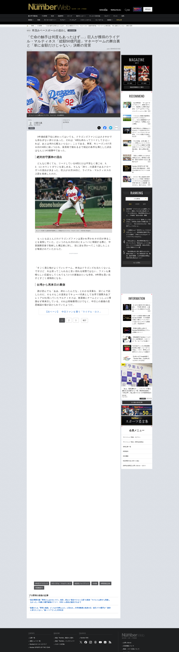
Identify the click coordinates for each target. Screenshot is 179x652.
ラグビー (62, 20)
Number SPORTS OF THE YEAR (40, 647)
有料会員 (148, 9)
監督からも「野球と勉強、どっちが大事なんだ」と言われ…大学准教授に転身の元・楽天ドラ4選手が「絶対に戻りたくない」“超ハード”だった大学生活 (70, 609)
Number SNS (84, 638)
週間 (144, 204)
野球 (32, 25)
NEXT (84, 320)
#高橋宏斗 (39, 588)
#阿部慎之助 (105, 583)
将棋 (38, 20)
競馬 (123, 16)
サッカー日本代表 (94, 16)
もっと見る (136, 262)
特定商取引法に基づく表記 (131, 461)
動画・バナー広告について (131, 649)
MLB (52, 16)
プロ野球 (44, 16)
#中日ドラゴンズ (41, 583)
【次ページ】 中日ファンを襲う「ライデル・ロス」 (73, 311)
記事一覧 (32, 638)
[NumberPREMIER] (137, 9)
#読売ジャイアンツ (82, 583)
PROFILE (32, 128)
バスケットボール (85, 20)
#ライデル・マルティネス (61, 583)
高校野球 (60, 16)
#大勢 (95, 583)
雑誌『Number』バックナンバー (65, 641)
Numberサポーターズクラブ (38, 644)
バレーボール (99, 20)
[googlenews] (105, 642)
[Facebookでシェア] (104, 128)
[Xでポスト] (99, 128)
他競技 (109, 20)
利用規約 (125, 451)
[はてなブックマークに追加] (110, 128)
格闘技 (30, 20)
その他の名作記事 (137, 402)
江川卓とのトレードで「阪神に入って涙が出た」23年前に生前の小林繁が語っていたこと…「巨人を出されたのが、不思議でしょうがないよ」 (138, 223)
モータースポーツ (49, 20)
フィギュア (73, 20)
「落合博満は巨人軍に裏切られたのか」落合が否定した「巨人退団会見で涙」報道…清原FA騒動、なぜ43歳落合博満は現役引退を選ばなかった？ (138, 255)
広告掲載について (128, 646)
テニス (115, 16)
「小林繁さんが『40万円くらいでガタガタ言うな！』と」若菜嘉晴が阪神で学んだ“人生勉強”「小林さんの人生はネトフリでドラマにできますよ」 (138, 233)
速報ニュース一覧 (35, 641)
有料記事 (119, 20)
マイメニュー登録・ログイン (131, 437)
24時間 (137, 204)
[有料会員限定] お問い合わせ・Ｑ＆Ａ (134, 465)
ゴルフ (106, 16)
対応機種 (125, 456)
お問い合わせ (127, 642)
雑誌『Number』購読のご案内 (64, 638)
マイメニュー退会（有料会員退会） (134, 442)
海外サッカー (80, 16)
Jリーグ (69, 16)
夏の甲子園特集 (33, 16)
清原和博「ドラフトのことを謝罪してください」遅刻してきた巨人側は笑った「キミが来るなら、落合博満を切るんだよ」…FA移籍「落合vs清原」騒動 (138, 212)
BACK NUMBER (72, 30)
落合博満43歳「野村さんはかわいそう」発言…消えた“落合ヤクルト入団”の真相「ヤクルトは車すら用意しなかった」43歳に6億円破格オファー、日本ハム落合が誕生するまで (70, 601)
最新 (130, 204)
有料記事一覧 (127, 446)
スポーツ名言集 (60, 644)
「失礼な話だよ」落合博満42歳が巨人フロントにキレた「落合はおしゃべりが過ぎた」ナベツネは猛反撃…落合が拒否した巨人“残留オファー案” (138, 244)
